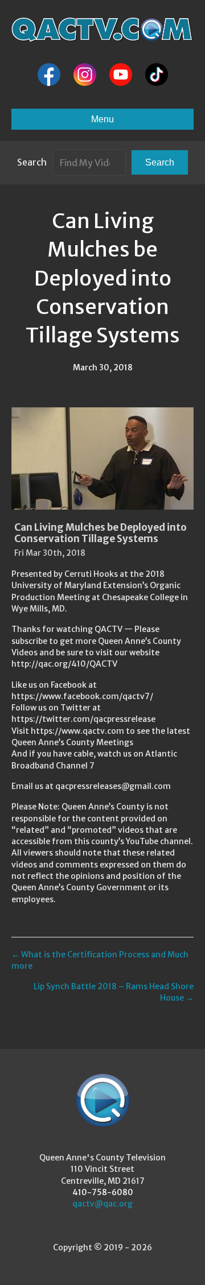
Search (32, 162)
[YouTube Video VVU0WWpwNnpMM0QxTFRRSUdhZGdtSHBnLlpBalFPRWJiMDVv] (102, 458)
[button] (160, 162)
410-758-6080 (102, 1192)
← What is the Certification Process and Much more (99, 960)
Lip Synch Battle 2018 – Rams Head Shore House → (114, 992)
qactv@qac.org (102, 1204)
